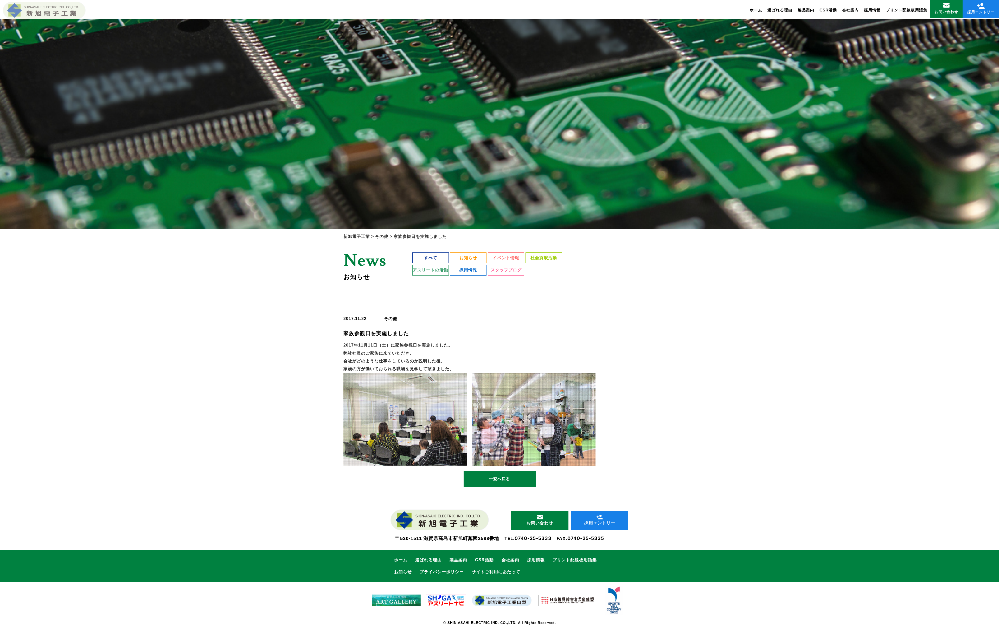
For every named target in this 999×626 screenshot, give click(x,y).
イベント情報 (506, 258)
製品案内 (806, 10)
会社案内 (850, 10)
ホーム (756, 10)
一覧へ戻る (499, 479)
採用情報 (872, 10)
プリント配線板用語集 (906, 10)
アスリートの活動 (430, 270)
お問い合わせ (946, 12)
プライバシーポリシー (442, 572)
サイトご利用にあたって (496, 572)
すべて (430, 258)
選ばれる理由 (779, 10)
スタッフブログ (506, 270)
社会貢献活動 (543, 258)
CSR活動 (828, 10)
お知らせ (468, 258)
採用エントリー (981, 12)
